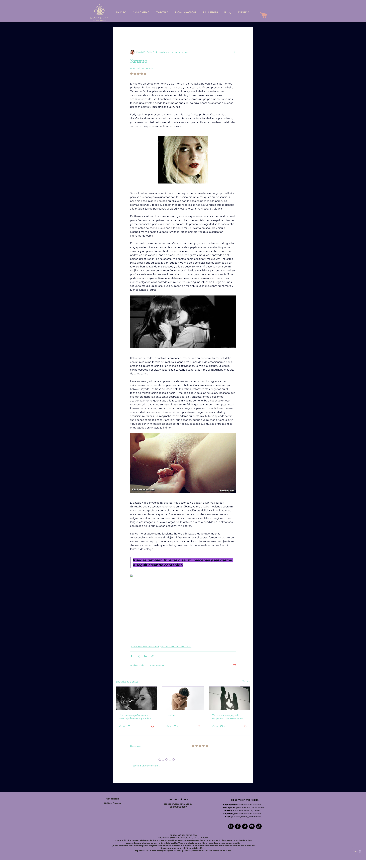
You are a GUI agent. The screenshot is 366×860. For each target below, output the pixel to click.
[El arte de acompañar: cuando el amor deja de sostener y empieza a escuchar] (136, 698)
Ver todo (246, 681)
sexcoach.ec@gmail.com (178, 804)
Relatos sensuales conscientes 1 (178, 32)
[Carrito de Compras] (263, 15)
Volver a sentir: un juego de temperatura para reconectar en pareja (227, 716)
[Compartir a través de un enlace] (152, 656)
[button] (246, 32)
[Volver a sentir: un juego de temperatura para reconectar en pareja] (229, 698)
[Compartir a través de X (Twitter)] (138, 656)
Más (228, 32)
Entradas (120, 32)
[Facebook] (238, 826)
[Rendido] (183, 698)
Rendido (170, 715)
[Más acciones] (234, 52)
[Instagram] (231, 826)
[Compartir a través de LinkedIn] (145, 656)
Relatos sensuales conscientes (144, 32)
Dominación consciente (209, 32)
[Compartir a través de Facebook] (131, 656)
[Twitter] (245, 826)
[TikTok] (259, 826)
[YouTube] (252, 826)
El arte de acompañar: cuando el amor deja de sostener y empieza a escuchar (135, 716)
